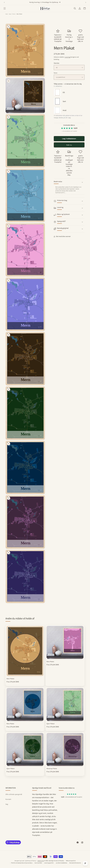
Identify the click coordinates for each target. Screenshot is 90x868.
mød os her (41, 860)
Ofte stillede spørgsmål (13, 794)
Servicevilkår (38, 863)
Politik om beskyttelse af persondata (21, 863)
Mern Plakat (10, 679)
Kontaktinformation (75, 863)
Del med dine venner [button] (63, 236)
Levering (67, 57)
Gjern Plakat (50, 724)
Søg (6, 804)
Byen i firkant (12, 14)
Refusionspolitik (71, 860)
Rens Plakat (50, 661)
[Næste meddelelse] (85, 2)
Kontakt (8, 799)
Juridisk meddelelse (61, 863)
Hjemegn (51, 860)
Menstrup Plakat (52, 768)
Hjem (6, 14)
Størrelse (56, 63)
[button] (4, 8)
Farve (55, 73)
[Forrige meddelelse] (4, 2)
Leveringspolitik (49, 863)
